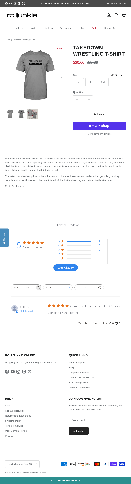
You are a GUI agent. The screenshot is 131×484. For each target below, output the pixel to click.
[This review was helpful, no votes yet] (110, 323)
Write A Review (66, 267)
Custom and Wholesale (81, 377)
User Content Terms (16, 430)
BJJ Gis (19, 28)
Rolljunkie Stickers (79, 372)
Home (7, 40)
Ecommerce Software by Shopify (34, 472)
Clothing (48, 28)
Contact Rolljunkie (15, 410)
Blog (71, 367)
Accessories (67, 28)
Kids (82, 28)
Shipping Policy (13, 420)
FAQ (7, 405)
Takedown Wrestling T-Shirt (24, 40)
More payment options (99, 133)
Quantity (78, 92)
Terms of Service (14, 425)
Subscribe (78, 431)
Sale (94, 28)
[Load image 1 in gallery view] (35, 75)
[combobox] (58, 287)
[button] (65, 480)
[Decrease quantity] (76, 99)
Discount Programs (79, 387)
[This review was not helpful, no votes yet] (116, 323)
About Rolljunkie (77, 362)
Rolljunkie (15, 472)
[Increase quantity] (90, 99)
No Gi (33, 28)
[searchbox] (23, 287)
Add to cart (99, 114)
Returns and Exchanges (18, 415)
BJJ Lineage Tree (78, 382)
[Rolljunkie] (22, 15)
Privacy (9, 436)
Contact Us (110, 28)
